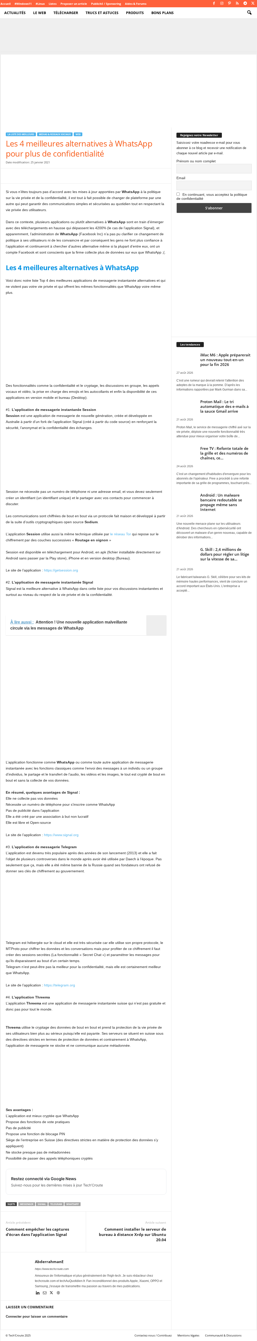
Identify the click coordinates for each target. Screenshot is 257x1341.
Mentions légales (188, 1335)
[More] (92, 176)
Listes (52, 4)
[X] (253, 3)
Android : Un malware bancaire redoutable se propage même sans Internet (221, 502)
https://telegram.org (59, 985)
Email (180, 178)
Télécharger (65, 12)
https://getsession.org (61, 570)
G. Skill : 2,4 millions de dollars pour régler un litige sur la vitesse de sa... (224, 554)
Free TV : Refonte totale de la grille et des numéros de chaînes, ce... (224, 453)
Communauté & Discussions (223, 1335)
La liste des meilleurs (21, 134)
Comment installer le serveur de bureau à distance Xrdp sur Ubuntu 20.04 (132, 1234)
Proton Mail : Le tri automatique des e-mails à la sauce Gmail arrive (224, 406)
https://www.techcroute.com (52, 1268)
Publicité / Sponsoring (106, 4)
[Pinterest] (230, 3)
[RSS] (237, 3)
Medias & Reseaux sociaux (55, 134)
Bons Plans (162, 12)
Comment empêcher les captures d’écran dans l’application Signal (37, 1232)
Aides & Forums (135, 4)
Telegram (56, 1204)
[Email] (57, 176)
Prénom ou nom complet (196, 161)
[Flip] (80, 176)
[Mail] (45, 1293)
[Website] (58, 1293)
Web (78, 134)
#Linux (40, 4)
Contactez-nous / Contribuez (153, 1335)
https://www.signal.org (61, 835)
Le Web (39, 12)
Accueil (6, 4)
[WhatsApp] (45, 176)
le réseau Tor (120, 534)
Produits (135, 12)
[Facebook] (214, 3)
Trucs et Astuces (102, 12)
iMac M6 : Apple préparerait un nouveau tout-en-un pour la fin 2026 (225, 359)
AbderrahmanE (49, 1261)
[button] (249, 12)
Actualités (15, 12)
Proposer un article (73, 4)
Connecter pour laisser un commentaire (37, 1316)
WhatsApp (72, 1204)
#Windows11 (23, 4)
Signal (42, 1204)
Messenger (26, 1204)
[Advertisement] (129, 90)
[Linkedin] (38, 1293)
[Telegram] (245, 3)
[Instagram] (222, 3)
